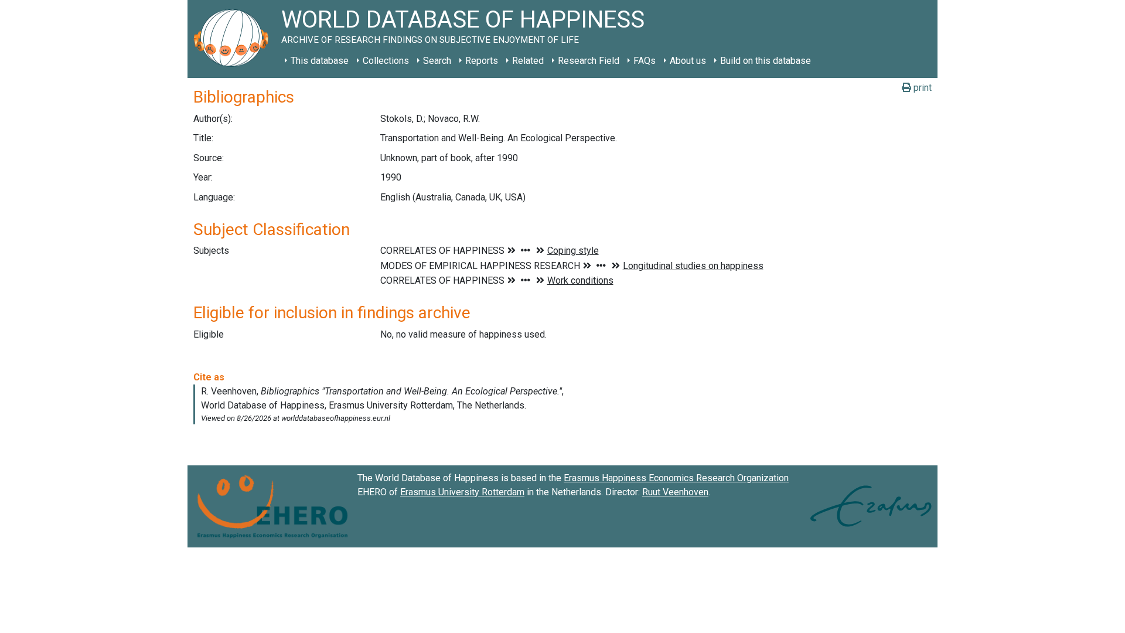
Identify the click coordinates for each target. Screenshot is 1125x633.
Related (528, 60)
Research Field (588, 60)
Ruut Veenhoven (675, 492)
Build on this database (765, 60)
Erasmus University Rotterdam (462, 492)
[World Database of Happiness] (234, 39)
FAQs (644, 60)
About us (688, 60)
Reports (481, 60)
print (921, 87)
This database (320, 60)
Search (437, 60)
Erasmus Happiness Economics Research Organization (676, 478)
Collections (386, 60)
